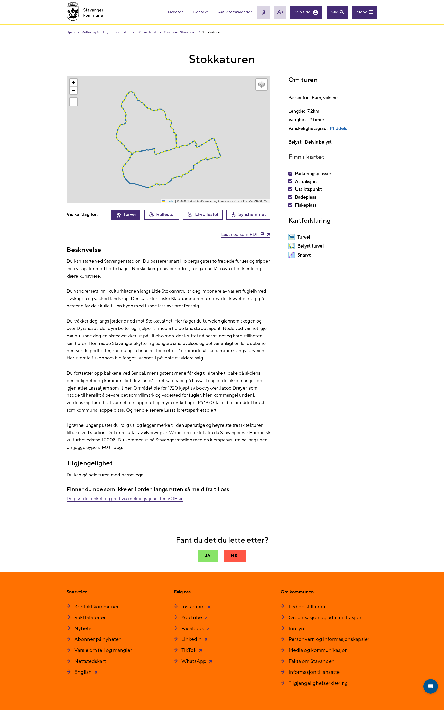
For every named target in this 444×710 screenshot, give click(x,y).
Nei (235, 555)
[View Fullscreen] (73, 102)
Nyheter (176, 12)
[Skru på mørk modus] (263, 12)
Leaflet (169, 201)
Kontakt (201, 12)
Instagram (193, 607)
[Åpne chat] (430, 686)
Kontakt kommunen (97, 607)
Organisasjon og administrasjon (325, 617)
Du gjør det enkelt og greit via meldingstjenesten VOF (122, 498)
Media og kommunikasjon (318, 650)
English (83, 672)
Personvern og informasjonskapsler (329, 639)
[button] (73, 83)
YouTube (192, 617)
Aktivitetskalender (235, 12)
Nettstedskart (90, 661)
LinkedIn (192, 639)
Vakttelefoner (90, 617)
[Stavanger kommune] (85, 12)
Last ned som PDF (240, 234)
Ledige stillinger (307, 607)
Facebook (193, 628)
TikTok (189, 650)
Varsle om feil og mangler (103, 650)
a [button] (280, 12)
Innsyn (296, 628)
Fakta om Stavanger (311, 661)
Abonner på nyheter (97, 639)
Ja (208, 555)
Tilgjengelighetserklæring (318, 683)
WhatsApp (194, 661)
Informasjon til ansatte (314, 672)
